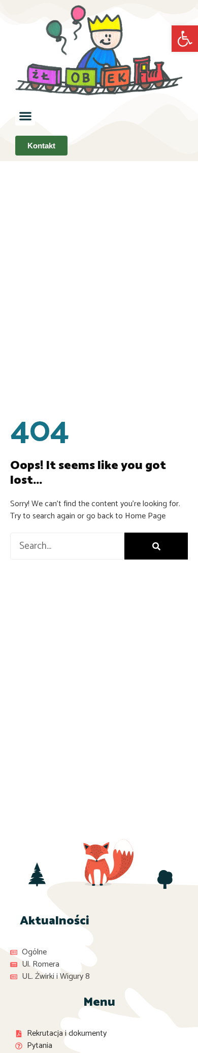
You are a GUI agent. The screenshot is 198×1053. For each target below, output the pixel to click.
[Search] (156, 546)
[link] (185, 38)
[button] (25, 116)
